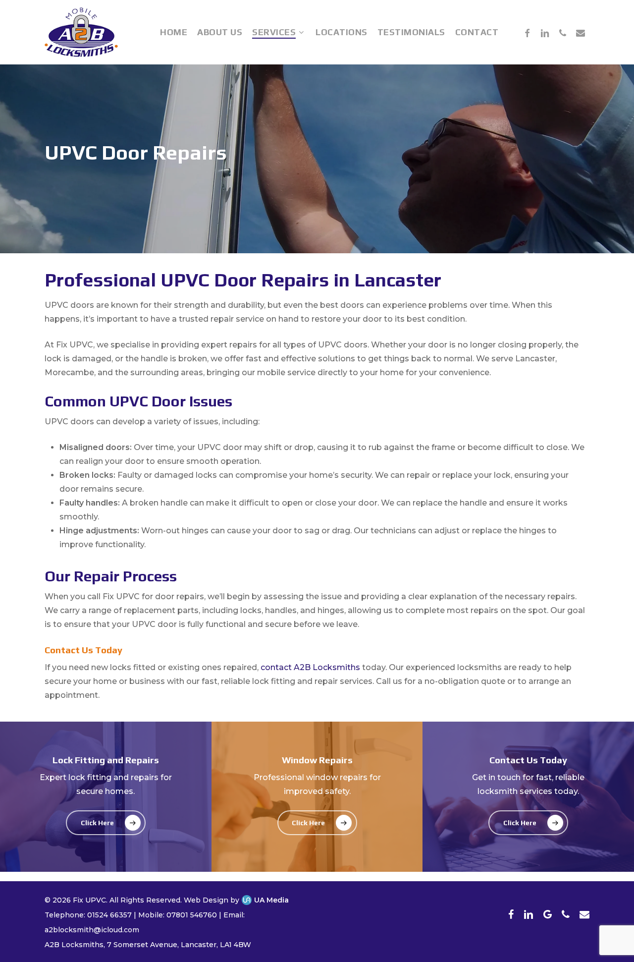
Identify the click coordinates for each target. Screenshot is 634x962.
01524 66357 (109, 914)
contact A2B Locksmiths (310, 667)
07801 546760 (191, 914)
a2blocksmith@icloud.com (92, 929)
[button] (106, 822)
